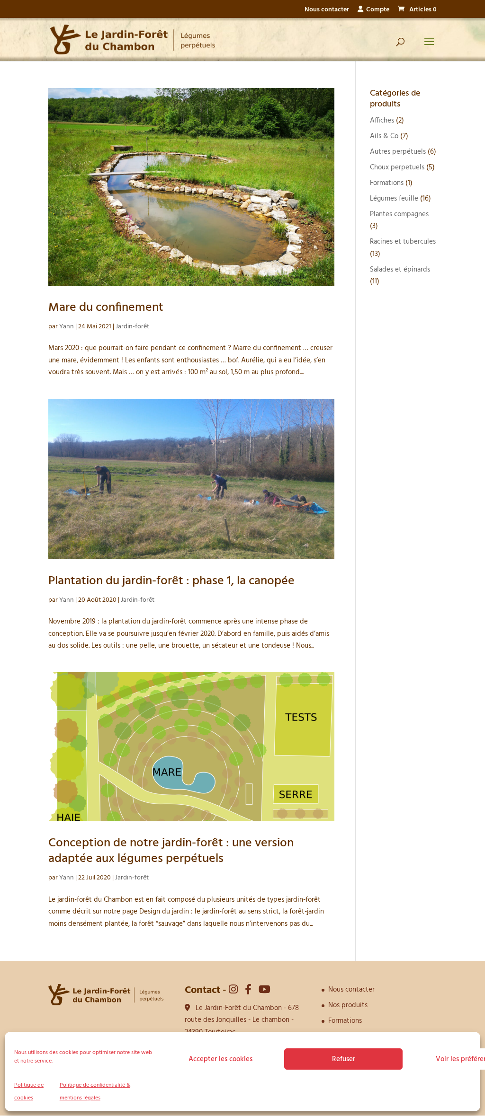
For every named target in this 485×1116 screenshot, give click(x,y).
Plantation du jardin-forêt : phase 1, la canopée (171, 581)
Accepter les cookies (220, 1059)
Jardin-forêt (132, 326)
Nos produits (348, 1005)
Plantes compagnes (399, 214)
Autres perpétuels (398, 152)
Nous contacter (327, 11)
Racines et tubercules (403, 241)
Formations (387, 183)
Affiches (382, 120)
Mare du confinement (105, 307)
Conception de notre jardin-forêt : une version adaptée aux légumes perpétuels (171, 851)
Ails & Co (384, 136)
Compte (376, 10)
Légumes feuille (394, 198)
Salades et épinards (400, 269)
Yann (66, 326)
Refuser (343, 1059)
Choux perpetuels (397, 167)
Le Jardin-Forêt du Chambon (239, 1008)
